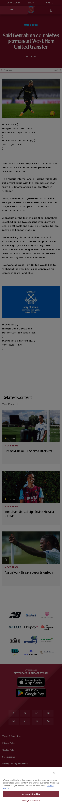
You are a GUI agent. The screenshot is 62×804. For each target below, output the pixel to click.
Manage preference (31, 800)
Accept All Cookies (31, 794)
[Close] (54, 772)
